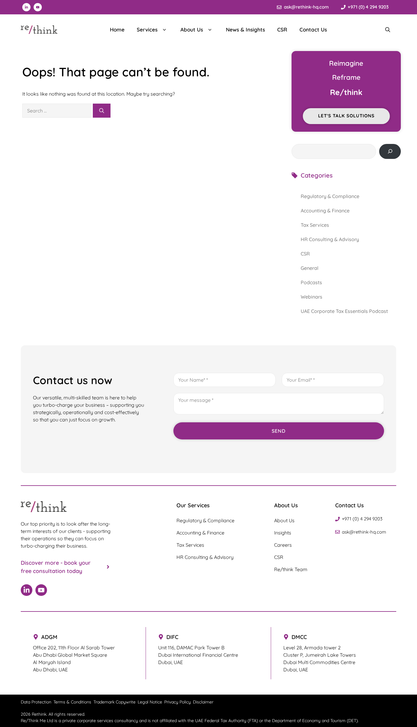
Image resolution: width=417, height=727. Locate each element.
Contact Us (313, 29)
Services (147, 29)
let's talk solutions (346, 116)
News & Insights (245, 29)
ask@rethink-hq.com (306, 7)
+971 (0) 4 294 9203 (368, 7)
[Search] (102, 111)
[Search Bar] (387, 29)
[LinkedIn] (26, 590)
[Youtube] (38, 7)
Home (117, 29)
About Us (191, 29)
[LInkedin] (26, 7)
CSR (282, 29)
